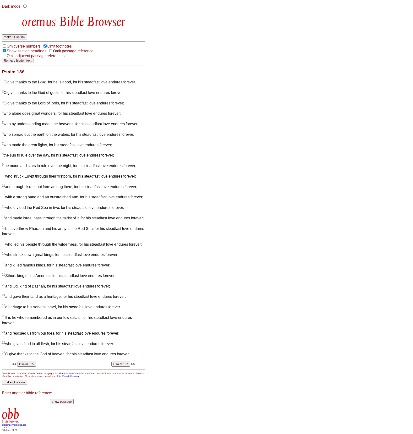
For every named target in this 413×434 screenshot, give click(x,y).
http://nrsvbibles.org (68, 376)
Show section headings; (27, 51)
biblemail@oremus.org (14, 424)
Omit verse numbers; (24, 46)
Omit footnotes (59, 46)
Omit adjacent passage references (36, 56)
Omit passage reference (73, 51)
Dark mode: (12, 6)
